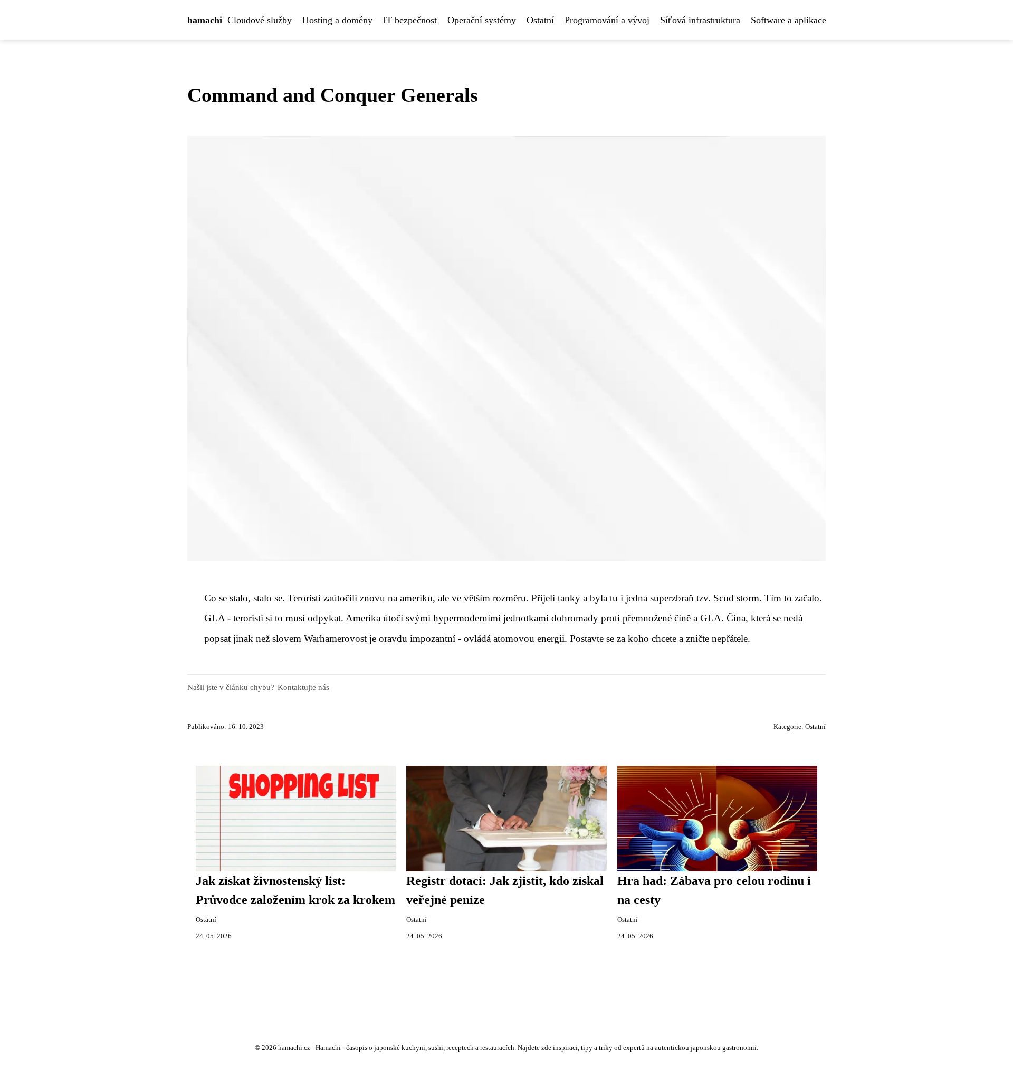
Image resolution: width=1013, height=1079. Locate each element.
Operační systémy (481, 20)
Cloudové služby (259, 20)
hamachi (204, 20)
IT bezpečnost (410, 20)
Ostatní (540, 20)
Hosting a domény (337, 20)
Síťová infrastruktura (700, 20)
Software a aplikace (788, 20)
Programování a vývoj (607, 20)
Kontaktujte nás (303, 687)
